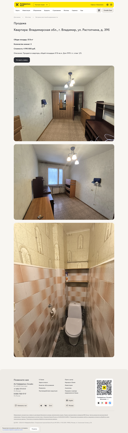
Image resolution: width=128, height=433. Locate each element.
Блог (50, 405)
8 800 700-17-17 (20, 394)
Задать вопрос (43, 382)
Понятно (34, 429)
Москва (71, 405)
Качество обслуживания (46, 385)
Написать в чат (22, 405)
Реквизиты (42, 388)
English (71, 400)
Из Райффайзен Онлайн (23, 384)
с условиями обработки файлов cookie (12, 429)
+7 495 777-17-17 (20, 389)
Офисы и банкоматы (97, 5)
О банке (41, 379)
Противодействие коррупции (48, 391)
